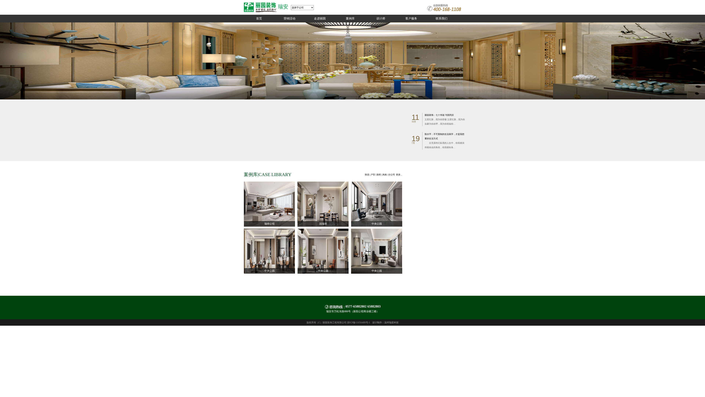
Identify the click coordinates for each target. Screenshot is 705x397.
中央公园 (377, 223)
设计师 (380, 18)
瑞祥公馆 (269, 223)
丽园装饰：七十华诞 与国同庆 (445, 119)
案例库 (350, 18)
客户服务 (411, 18)
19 (416, 139)
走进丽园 (320, 18)
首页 (259, 18)
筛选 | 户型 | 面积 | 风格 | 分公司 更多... (383, 174)
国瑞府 (323, 223)
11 (415, 117)
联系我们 (441, 18)
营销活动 (289, 18)
